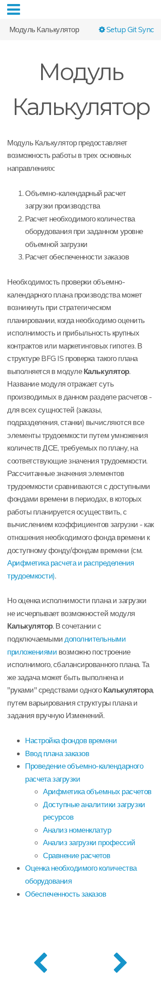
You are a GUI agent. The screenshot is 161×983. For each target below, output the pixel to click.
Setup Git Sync (129, 29)
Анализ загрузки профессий (89, 842)
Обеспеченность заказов (65, 893)
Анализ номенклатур (77, 829)
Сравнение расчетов (76, 855)
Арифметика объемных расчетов (97, 791)
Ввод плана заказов (57, 753)
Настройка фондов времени (71, 740)
